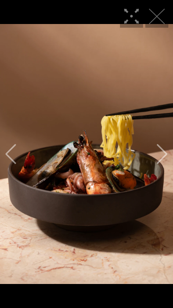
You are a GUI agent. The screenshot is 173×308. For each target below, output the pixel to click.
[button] (11, 154)
